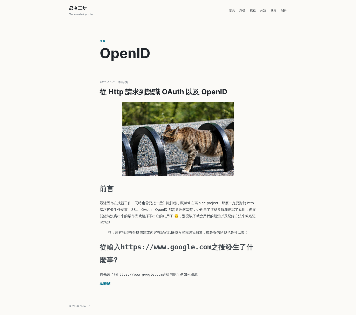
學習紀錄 (123, 82)
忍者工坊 (81, 11)
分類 (263, 10)
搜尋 (273, 10)
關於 (284, 10)
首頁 (232, 10)
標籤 (253, 10)
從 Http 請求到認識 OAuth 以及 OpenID (163, 91)
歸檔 (242, 10)
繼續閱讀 (105, 283)
